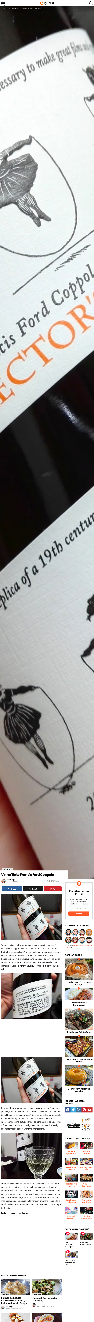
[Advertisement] (31, 1038)
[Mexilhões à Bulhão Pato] (79, 1019)
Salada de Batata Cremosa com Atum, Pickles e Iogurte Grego (14, 1300)
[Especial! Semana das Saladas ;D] (46, 1287)
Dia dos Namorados (86, 1217)
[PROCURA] (91, 3)
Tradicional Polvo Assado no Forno (79, 1060)
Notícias (37, 1294)
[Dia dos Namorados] (86, 1210)
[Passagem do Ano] (86, 1161)
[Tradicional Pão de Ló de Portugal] (79, 969)
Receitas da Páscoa (71, 1168)
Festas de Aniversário (71, 1217)
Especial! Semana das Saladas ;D (44, 1299)
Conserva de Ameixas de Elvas (70, 1262)
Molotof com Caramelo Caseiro (79, 1090)
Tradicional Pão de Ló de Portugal (79, 983)
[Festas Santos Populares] (86, 1178)
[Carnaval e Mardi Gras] (86, 1194)
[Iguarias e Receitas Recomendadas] (71, 1145)
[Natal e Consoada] (86, 1145)
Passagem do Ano (86, 1168)
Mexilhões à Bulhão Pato (79, 1032)
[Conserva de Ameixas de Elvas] (71, 1254)
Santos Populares (86, 1185)
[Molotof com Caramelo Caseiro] (79, 1075)
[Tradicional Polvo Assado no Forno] (79, 1046)
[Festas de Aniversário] (71, 1210)
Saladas (5, 1294)
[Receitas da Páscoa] (71, 1161)
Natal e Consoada (86, 1152)
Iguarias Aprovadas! (71, 1152)
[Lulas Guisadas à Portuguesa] (79, 994)
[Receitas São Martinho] (71, 1178)
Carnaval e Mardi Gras (86, 1201)
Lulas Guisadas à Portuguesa (79, 1003)
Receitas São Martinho (71, 1185)
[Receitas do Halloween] (71, 1194)
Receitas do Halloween (71, 1201)
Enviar (79, 913)
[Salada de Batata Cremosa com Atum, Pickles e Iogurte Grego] (15, 1287)
